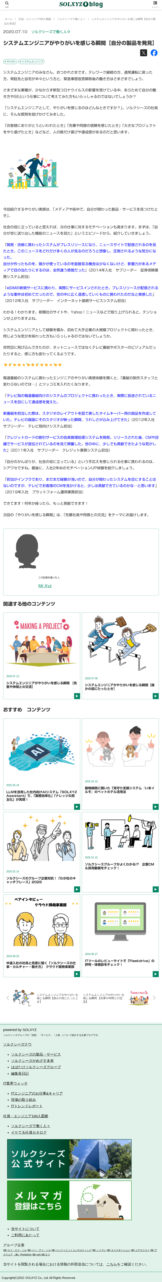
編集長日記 (20, 1074)
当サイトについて (25, 1229)
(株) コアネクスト (140, 1250)
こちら (111, 1264)
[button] (149, 696)
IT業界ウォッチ (15, 1083)
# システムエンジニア (31, 61)
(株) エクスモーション (118, 1250)
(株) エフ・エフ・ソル (15, 1250)
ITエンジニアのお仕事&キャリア (37, 1093)
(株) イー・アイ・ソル (39, 1250)
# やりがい (10, 61)
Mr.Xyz (45, 586)
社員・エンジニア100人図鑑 (25, 1116)
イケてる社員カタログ (29, 1132)
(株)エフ (45, 1254)
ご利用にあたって (25, 1235)
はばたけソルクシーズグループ (36, 1067)
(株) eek (36, 1254)
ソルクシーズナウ (17, 1044)
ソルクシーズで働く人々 (50, 31)
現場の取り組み (23, 1100)
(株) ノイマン (99, 1250)
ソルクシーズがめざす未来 (32, 1061)
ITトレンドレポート (27, 1106)
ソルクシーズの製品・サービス (36, 1054)
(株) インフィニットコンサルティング (71, 1250)
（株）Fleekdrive (22, 1254)
